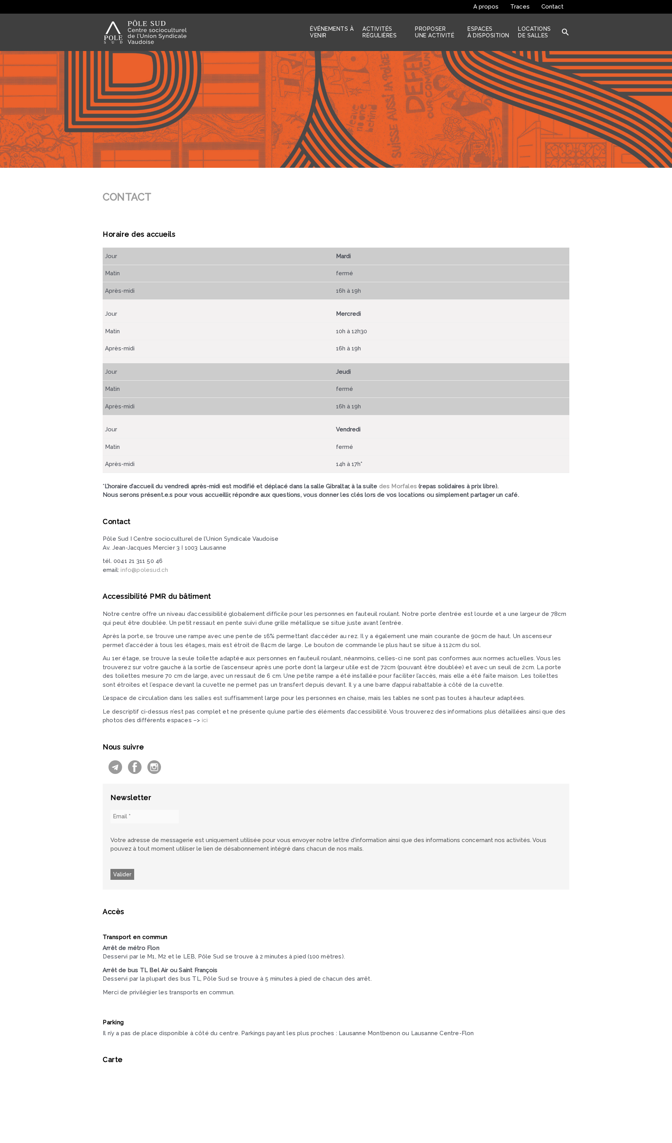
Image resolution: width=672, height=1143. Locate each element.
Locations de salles (534, 32)
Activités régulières (379, 32)
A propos (486, 6)
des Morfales (399, 486)
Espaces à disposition (488, 32)
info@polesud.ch (144, 569)
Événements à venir (332, 32)
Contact (552, 6)
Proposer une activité (434, 32)
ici (205, 720)
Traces (520, 6)
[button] (565, 32)
